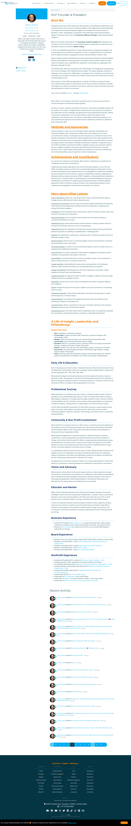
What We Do (90, 777)
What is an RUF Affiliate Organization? (82, 633)
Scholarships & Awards (57, 786)
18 (88, 744)
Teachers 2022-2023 (77, 655)
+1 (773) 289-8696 (66, 806)
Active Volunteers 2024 (78, 677)
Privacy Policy (90, 786)
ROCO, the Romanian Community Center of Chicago (81, 580)
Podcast (69, 93)
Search (74, 662)
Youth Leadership (57, 789)
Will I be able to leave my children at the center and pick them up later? (92, 713)
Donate (102, 3)
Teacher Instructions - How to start (82, 604)
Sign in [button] (123, 3)
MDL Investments (76, 523)
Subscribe (111, 3)
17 (84, 744)
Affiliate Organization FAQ (72, 628)
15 (76, 744)
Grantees (41, 777)
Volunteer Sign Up (88, 670)
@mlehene (22, 68)
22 (97, 744)
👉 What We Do (49, 3)
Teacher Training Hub (99, 604)
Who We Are (36, 3)
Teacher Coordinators (78, 706)
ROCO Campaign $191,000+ (79, 641)
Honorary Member (31, 30)
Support (74, 774)
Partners (83, 3)
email (68, 815)
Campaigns (92, 641)
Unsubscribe (73, 792)
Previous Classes (91, 597)
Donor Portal (74, 783)
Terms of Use (90, 780)
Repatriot (67, 578)
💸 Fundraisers (72, 3)
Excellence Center (57, 771)
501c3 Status (41, 783)
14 (72, 744)
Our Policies (90, 792)
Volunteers (60, 3)
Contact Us (73, 777)
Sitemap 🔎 (41, 792)
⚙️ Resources (63, 621)
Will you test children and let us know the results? (86, 728)
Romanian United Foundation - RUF (92, 560)
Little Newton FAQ (63, 715)
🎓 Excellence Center (93, 648)
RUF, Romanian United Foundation (91, 545)
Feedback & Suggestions (73, 780)
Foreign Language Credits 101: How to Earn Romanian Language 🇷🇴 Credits (93, 619)
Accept (124, 822)
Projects (41, 771)
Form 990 (41, 789)
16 (80, 744)
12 (64, 744)
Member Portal (73, 786)
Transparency (90, 771)
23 (101, 744)
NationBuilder (61, 816)
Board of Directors (31, 28)
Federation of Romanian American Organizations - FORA (94, 564)
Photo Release (90, 789)
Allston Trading (66, 527)
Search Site (73, 789)
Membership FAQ (77, 691)
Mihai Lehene (32, 25)
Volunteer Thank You (78, 684)
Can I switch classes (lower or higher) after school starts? (88, 735)
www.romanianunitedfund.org (31, 54)
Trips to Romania (57, 780)
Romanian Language (57, 774)
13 (68, 744)
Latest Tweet (21, 71)
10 (55, 744)
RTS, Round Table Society (86, 550)
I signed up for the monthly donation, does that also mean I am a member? (93, 699)
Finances (41, 786)
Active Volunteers (77, 670)
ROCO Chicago (57, 783)
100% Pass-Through (41, 780)
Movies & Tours (57, 777)
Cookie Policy (90, 783)
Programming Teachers (78, 597)
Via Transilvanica (69, 576)
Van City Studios (76, 816)
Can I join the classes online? (80, 720)
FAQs (73, 771)
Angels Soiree (83, 93)
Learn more (72, 823)
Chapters (92, 3)
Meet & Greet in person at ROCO (82, 612)
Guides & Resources (57, 792)
